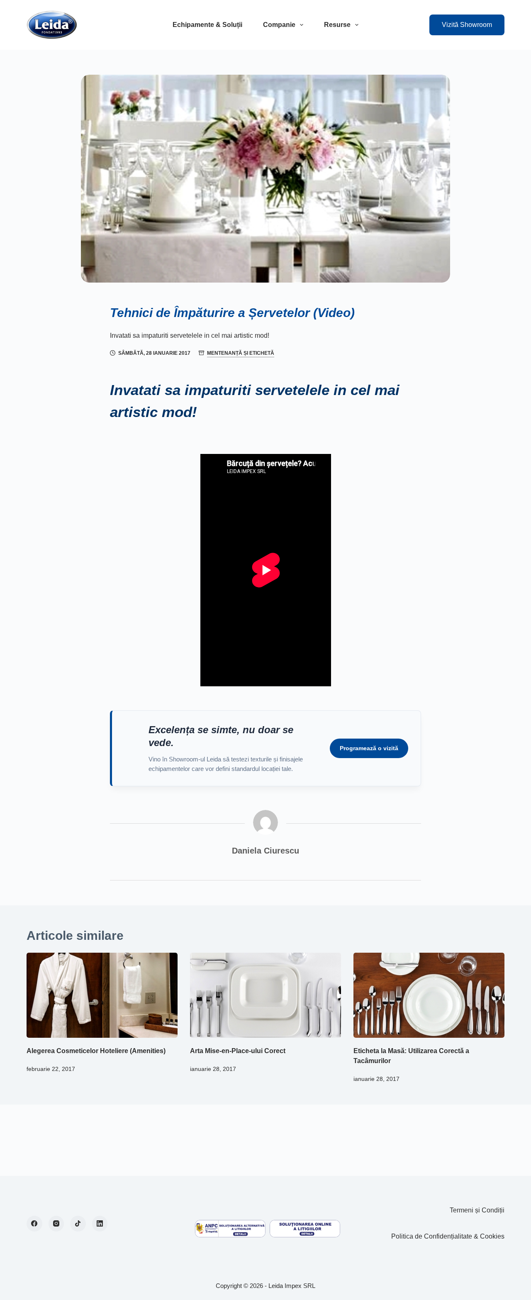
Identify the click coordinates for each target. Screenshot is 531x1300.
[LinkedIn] (100, 1224)
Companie (279, 24)
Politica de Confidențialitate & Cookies (447, 1236)
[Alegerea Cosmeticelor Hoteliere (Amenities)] (102, 995)
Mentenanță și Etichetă (240, 353)
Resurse (337, 24)
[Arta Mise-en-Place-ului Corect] (265, 995)
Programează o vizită (369, 748)
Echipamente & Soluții (207, 24)
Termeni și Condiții (477, 1210)
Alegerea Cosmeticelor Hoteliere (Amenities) (96, 1050)
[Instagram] (56, 1224)
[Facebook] (34, 1224)
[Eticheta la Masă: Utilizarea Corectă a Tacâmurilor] (428, 995)
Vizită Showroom (467, 24)
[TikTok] (78, 1224)
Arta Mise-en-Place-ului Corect (237, 1050)
